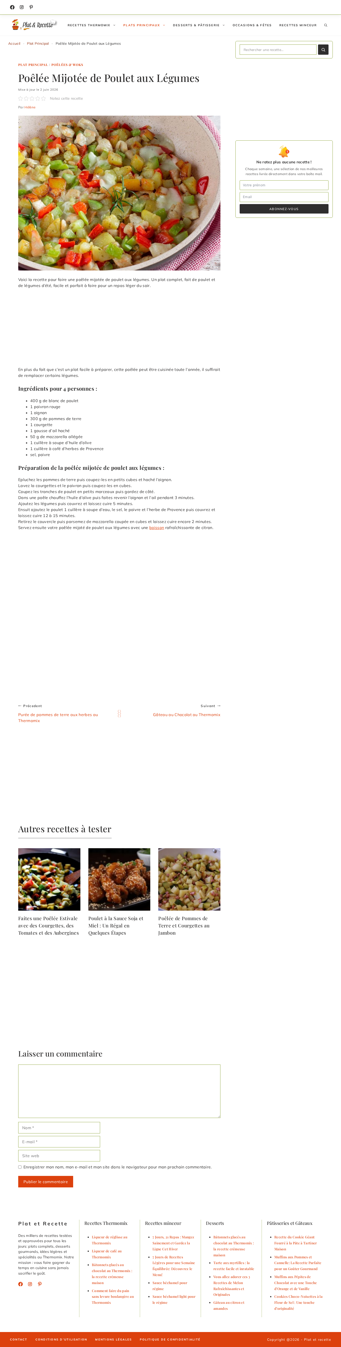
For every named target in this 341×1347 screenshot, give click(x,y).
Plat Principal (38, 43)
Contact (18, 1339)
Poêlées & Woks (67, 64)
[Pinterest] (39, 1284)
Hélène (29, 107)
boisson (156, 527)
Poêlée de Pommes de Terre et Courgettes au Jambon (183, 925)
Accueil (14, 43)
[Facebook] (12, 7)
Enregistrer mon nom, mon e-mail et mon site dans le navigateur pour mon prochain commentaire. (117, 1166)
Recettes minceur (298, 25)
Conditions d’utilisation (61, 1339)
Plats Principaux (141, 25)
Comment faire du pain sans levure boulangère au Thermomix (113, 1296)
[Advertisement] (119, 329)
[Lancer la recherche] (323, 49)
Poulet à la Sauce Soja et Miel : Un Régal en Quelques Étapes (116, 925)
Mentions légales (113, 1339)
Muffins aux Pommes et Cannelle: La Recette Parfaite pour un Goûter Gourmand (297, 1263)
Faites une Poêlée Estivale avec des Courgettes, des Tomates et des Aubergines (48, 925)
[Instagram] (21, 7)
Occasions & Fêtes (252, 25)
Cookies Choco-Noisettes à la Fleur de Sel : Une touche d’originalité (298, 1302)
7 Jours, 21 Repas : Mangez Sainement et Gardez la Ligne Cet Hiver (173, 1243)
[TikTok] (31, 7)
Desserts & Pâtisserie (196, 25)
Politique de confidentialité (170, 1339)
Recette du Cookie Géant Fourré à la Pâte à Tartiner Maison (295, 1243)
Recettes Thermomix (89, 25)
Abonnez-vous (284, 209)
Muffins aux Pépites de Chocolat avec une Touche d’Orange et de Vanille (295, 1282)
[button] (326, 25)
